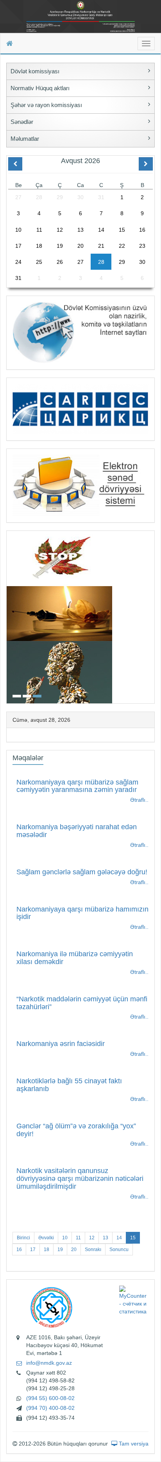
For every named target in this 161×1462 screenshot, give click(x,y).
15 (133, 1237)
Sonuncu (119, 1249)
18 (46, 1249)
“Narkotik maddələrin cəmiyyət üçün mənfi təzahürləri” (81, 1003)
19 (60, 1249)
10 (65, 1237)
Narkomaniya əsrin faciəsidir (60, 1044)
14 (119, 1237)
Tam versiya (132, 1443)
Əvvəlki (46, 1237)
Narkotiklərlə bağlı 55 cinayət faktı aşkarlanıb (69, 1085)
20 (74, 1249)
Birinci (23, 1237)
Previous (9, 616)
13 (105, 1237)
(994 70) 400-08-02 (50, 1408)
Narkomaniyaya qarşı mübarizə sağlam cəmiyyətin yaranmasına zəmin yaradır (77, 786)
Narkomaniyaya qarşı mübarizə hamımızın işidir (82, 913)
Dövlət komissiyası (35, 71)
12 (92, 1237)
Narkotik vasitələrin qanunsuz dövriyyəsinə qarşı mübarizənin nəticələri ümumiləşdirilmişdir (79, 1178)
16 (19, 1249)
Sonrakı (93, 1249)
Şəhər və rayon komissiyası (46, 105)
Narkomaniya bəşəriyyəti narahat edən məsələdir (76, 831)
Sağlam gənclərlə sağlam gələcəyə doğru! (81, 872)
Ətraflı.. (139, 800)
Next (152, 616)
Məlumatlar (25, 138)
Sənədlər (22, 121)
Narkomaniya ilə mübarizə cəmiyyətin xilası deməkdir (74, 958)
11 (78, 1237)
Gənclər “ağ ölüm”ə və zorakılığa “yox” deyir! (76, 1130)
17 (33, 1249)
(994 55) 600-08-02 (50, 1398)
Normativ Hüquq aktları (40, 88)
